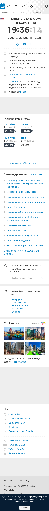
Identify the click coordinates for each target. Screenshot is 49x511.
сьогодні (36, 174)
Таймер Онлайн (16, 449)
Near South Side (20, 306)
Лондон (25, 124)
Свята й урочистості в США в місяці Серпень (22, 252)
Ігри (31, 6)
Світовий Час (15, 414)
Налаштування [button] (46, 6)
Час (8, 6)
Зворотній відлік (17, 453)
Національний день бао (19, 225)
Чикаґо (22, 92)
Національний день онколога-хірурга (25, 197)
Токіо (23, 138)
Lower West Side (20, 302)
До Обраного (17, 44)
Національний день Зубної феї (22, 235)
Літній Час (14, 81)
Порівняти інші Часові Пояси (23, 163)
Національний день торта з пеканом (25, 212)
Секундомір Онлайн (19, 441)
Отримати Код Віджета (24, 44)
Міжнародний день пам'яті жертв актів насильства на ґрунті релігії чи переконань (25, 184)
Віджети (23, 6)
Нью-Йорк (9, 138)
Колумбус (9, 124)
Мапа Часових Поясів (19, 419)
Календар (16, 6)
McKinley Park (19, 309)
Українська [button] (9, 480)
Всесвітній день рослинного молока (25, 245)
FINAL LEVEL (9, 490)
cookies (25, 497)
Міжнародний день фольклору (22, 192)
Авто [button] (25, 480)
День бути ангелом (16, 230)
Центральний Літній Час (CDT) (24, 74)
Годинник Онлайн (17, 445)
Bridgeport (17, 299)
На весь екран (31, 44)
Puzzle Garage (19, 362)
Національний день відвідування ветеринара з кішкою (23, 218)
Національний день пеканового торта (26, 202)
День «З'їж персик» (16, 207)
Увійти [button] (39, 6)
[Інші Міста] (8, 154)
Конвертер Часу (17, 423)
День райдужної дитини (18, 240)
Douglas (16, 312)
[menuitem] (8, 6)
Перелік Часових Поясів (21, 431)
